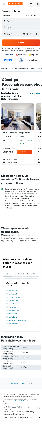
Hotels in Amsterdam (13, 297)
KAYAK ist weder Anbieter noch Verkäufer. (16, 408)
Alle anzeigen (35, 93)
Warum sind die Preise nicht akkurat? (19, 417)
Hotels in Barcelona (13, 300)
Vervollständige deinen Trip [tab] (25, 274)
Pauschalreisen (14, 383)
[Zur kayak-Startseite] (15, 3)
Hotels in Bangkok (12, 324)
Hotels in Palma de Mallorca (16, 320)
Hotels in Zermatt (12, 310)
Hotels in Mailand (12, 304)
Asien (24, 383)
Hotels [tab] (7, 274)
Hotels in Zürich (12, 291)
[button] (4, 3)
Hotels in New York (13, 307)
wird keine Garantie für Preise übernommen (22, 401)
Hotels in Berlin (11, 317)
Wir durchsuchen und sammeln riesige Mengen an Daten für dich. (19, 412)
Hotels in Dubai (11, 314)
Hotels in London (12, 294)
